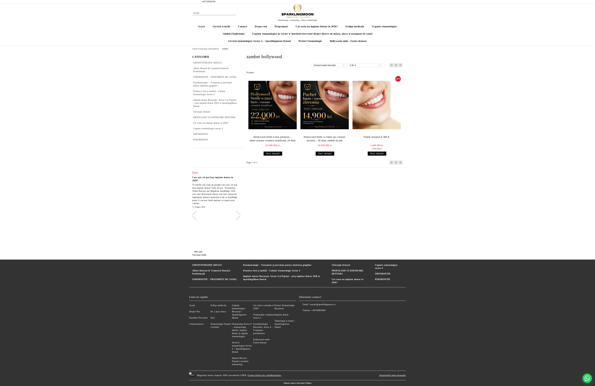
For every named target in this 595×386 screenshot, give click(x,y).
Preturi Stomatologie (310, 41)
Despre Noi (194, 311)
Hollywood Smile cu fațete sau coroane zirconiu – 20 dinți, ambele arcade (324, 139)
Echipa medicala (355, 26)
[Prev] (196, 215)
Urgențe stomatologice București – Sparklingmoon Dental (239, 311)
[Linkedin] (322, 316)
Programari (281, 26)
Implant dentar (282, 315)
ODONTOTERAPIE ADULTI (207, 265)
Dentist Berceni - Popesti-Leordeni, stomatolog (240, 361)
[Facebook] (387, 1)
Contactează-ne (196, 324)
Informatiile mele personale (392, 375)
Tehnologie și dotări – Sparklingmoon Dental (285, 324)
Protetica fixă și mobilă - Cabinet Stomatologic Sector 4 (271, 270)
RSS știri (198, 252)
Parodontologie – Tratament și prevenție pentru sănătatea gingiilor (277, 265)
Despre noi (261, 26)
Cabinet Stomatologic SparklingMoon (205, 49)
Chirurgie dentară (341, 265)
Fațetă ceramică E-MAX (377, 137)
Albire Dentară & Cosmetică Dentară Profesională (211, 272)
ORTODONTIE (383, 274)
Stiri (213, 318)
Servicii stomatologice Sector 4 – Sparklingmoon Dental (259, 41)
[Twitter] (396, 1)
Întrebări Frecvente (198, 318)
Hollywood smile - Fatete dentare (348, 41)
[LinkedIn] (391, 1)
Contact (242, 26)
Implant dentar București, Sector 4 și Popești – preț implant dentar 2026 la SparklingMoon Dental (281, 278)
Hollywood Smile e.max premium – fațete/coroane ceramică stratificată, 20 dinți (272, 139)
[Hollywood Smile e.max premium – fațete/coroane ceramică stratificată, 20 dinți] (272, 105)
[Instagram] (401, 1)
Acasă (192, 305)
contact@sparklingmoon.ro (322, 304)
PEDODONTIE (382, 279)
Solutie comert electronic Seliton (297, 383)
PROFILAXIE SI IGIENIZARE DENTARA (347, 272)
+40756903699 (318, 310)
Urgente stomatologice (384, 26)
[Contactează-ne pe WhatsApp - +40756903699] (587, 378)
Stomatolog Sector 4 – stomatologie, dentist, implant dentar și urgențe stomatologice (242, 330)
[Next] (236, 215)
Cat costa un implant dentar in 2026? (317, 26)
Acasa (201, 26)
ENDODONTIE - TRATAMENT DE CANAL (214, 279)
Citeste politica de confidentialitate (264, 375)
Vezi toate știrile (199, 255)
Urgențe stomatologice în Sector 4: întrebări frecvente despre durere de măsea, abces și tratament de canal (312, 33)
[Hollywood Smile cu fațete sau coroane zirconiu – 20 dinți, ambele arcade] (324, 105)
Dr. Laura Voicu (218, 311)
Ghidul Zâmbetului (234, 33)
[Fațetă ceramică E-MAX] (377, 105)
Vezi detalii (273, 153)
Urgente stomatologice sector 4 (386, 266)
